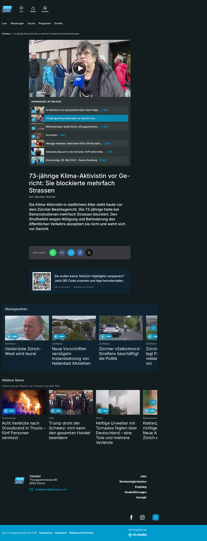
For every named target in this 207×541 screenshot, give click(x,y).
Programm (45, 23)
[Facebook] (80, 252)
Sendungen (17, 23)
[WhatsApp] (53, 252)
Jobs (143, 476)
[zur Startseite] (7, 9)
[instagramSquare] (142, 517)
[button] (62, 252)
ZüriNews (6, 34)
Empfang (141, 486)
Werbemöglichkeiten (133, 481)
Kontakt (141, 497)
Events (58, 23)
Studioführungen (136, 492)
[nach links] (6, 328)
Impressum (61, 532)
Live (4, 23)
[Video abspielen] (79, 68)
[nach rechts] (153, 328)
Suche (31, 23)
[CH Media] (138, 534)
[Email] (71, 252)
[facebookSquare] (131, 517)
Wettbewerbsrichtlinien (81, 532)
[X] (89, 252)
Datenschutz (45, 532)
